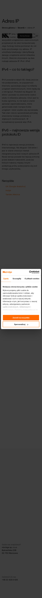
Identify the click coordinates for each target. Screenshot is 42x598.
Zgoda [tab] (6, 278)
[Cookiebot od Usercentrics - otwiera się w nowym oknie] (29, 272)
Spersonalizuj (19, 324)
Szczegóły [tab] (17, 278)
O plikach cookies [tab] (32, 278)
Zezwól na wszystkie (21, 318)
